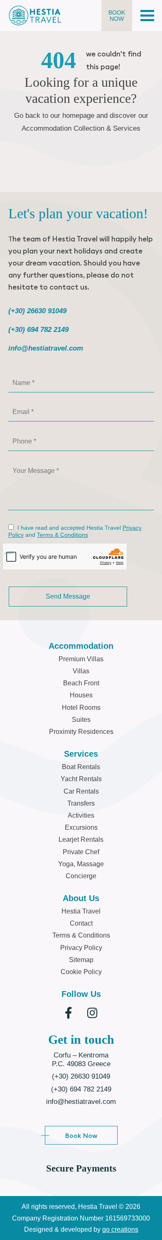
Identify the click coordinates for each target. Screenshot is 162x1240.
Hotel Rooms (81, 707)
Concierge (81, 875)
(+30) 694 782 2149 (38, 330)
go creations (120, 1229)
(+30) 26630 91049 (37, 311)
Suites (81, 719)
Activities (81, 815)
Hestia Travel (81, 911)
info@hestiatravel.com (45, 348)
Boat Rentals (81, 766)
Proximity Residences (81, 731)
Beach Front (81, 683)
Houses (81, 695)
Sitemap (81, 959)
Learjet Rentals (81, 839)
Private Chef (81, 851)
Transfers (81, 803)
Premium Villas (81, 659)
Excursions (81, 827)
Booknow (116, 15)
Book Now (81, 1135)
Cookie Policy (81, 971)
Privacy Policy (81, 947)
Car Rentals (81, 791)
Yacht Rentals (81, 778)
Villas (81, 671)
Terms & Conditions (62, 534)
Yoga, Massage (81, 863)
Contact (81, 923)
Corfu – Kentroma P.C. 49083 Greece (81, 1059)
